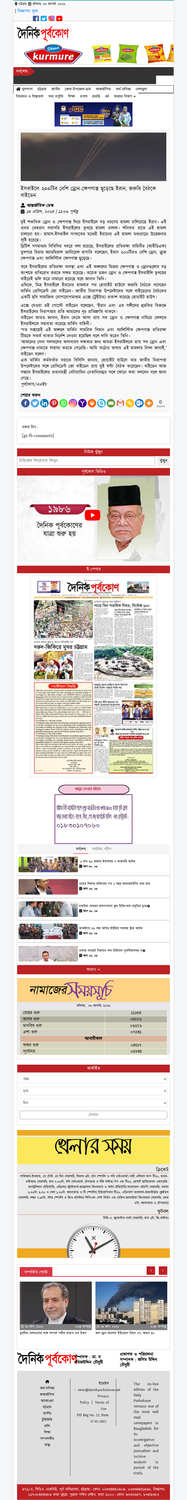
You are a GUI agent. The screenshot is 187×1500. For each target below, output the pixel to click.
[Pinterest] (54, 403)
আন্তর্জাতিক (103, 89)
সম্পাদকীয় (47, 1438)
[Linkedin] (44, 403)
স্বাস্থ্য (47, 1445)
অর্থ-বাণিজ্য (123, 89)
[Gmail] (120, 403)
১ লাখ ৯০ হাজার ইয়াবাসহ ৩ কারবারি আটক (107, 861)
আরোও (92, 969)
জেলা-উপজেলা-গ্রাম (78, 89)
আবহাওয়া (47, 1401)
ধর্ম (107, 96)
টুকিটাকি (47, 1419)
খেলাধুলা (141, 89)
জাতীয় (55, 89)
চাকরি (96, 96)
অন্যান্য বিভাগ (124, 96)
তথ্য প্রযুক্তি (55, 96)
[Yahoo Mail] (82, 403)
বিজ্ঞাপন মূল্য (28, 11)
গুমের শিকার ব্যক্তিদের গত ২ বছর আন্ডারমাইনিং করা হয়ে (114, 883)
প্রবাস (83, 96)
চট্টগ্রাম (42, 89)
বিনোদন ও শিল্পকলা (29, 96)
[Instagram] (73, 403)
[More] (149, 403)
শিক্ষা (71, 96)
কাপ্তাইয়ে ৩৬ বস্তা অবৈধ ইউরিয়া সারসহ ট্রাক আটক (111, 928)
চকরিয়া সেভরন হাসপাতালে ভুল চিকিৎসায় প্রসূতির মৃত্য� (114, 906)
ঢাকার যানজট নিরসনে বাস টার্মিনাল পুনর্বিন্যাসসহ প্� (112, 950)
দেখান (93, 1115)
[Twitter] (35, 403)
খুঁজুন (164, 461)
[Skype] (101, 403)
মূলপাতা (26, 89)
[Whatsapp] (63, 403)
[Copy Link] (130, 403)
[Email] (111, 403)
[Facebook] (25, 403)
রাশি (47, 1426)
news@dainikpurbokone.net (99, 1389)
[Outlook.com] (139, 403)
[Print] (92, 403)
